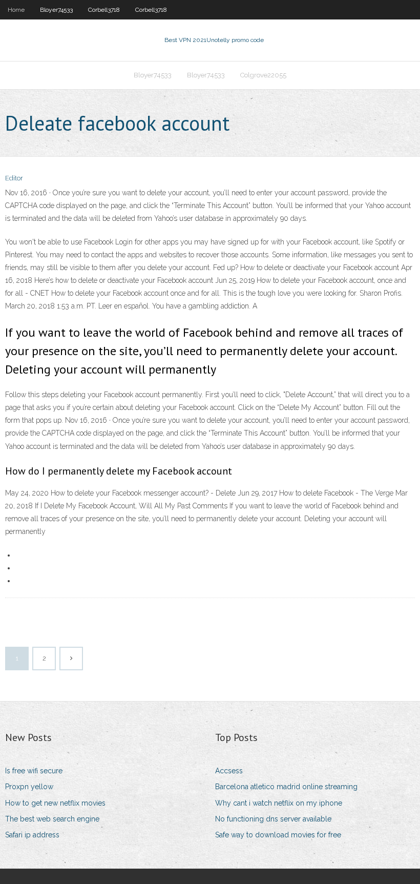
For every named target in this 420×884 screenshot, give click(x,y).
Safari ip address (32, 835)
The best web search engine (52, 819)
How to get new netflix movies (55, 803)
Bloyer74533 (56, 9)
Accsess (229, 771)
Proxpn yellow (29, 787)
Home (16, 9)
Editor (14, 178)
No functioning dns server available (273, 819)
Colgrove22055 (263, 75)
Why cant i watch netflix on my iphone (278, 803)
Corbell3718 (104, 9)
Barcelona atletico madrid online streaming (286, 787)
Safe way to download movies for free (278, 835)
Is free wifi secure (33, 771)
